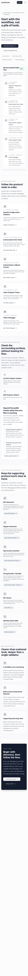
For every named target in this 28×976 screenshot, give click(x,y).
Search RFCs (7, 607)
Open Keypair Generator (10, 537)
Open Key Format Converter (11, 560)
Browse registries (8, 632)
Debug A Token (9, 783)
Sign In (19, 2)
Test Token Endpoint (8, 303)
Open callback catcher (9, 277)
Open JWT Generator (9, 513)
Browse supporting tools (11, 456)
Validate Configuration (9, 225)
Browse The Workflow (9, 50)
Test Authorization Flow (9, 250)
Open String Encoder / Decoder (12, 585)
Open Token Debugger (9, 328)
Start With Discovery (9, 46)
